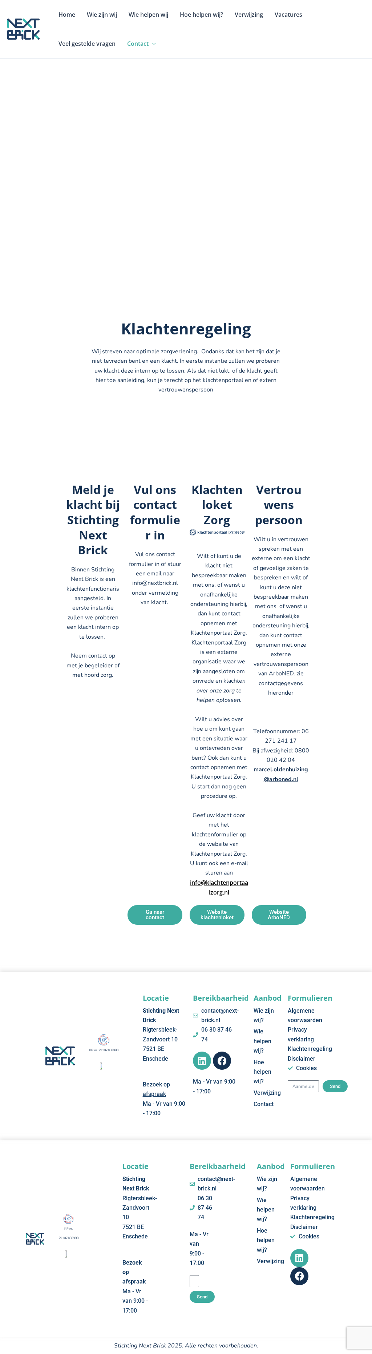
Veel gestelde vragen (87, 44)
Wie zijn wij (102, 15)
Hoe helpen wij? (201, 15)
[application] (152, 43)
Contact (138, 44)
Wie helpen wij (148, 15)
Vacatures (288, 15)
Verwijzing (249, 15)
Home (66, 15)
